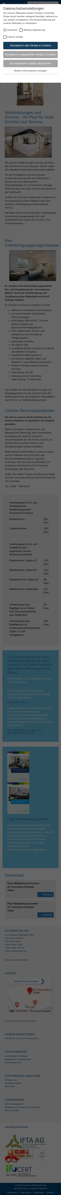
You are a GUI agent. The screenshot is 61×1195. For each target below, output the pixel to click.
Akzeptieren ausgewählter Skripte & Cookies (30, 54)
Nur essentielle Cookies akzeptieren (30, 63)
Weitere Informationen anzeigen (30, 70)
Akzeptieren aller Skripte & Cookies (30, 45)
